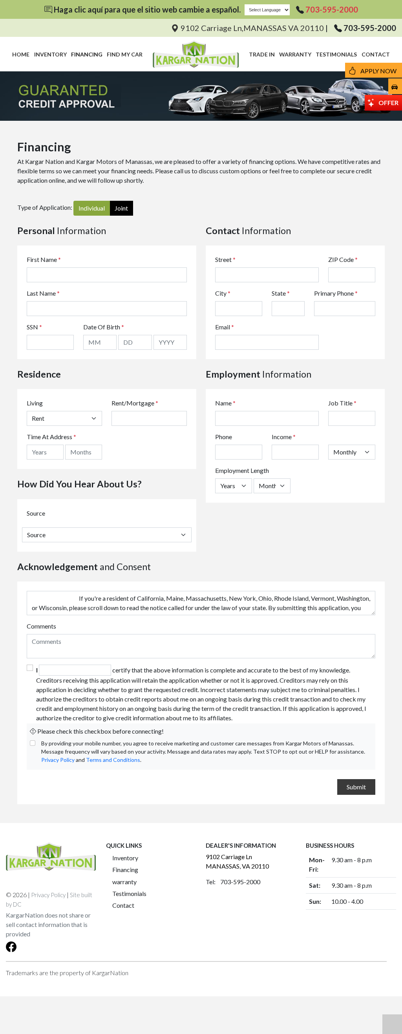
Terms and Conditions (113, 759)
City (222, 293)
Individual (92, 208)
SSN (34, 327)
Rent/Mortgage (132, 403)
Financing (125, 869)
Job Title (342, 403)
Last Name (43, 293)
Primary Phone (336, 293)
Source (36, 513)
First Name (44, 259)
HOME (20, 54)
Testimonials (129, 893)
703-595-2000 (331, 9)
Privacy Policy (58, 759)
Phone (223, 436)
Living (35, 403)
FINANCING (86, 54)
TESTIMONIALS (336, 54)
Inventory (125, 857)
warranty (124, 881)
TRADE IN (262, 54)
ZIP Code (343, 259)
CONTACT (376, 54)
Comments (41, 626)
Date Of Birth (103, 327)
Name (225, 403)
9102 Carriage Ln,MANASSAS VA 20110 (252, 28)
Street (225, 259)
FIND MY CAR (125, 54)
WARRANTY (295, 54)
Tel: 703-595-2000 (233, 881)
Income (282, 436)
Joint (121, 208)
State (281, 293)
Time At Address (49, 436)
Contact (123, 905)
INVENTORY (50, 54)
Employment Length (242, 470)
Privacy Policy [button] (48, 894)
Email (224, 327)
